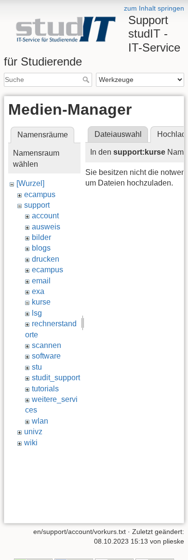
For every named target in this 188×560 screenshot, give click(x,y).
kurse (41, 302)
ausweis (46, 227)
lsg (37, 313)
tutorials (45, 389)
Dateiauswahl (118, 134)
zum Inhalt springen (154, 8)
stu (37, 367)
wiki (31, 443)
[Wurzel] (30, 183)
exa (38, 291)
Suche (87, 79)
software (46, 356)
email (41, 281)
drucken (45, 259)
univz (33, 431)
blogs (41, 248)
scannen (46, 345)
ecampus (39, 194)
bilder (41, 237)
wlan (40, 421)
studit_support (56, 377)
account (45, 216)
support (37, 205)
